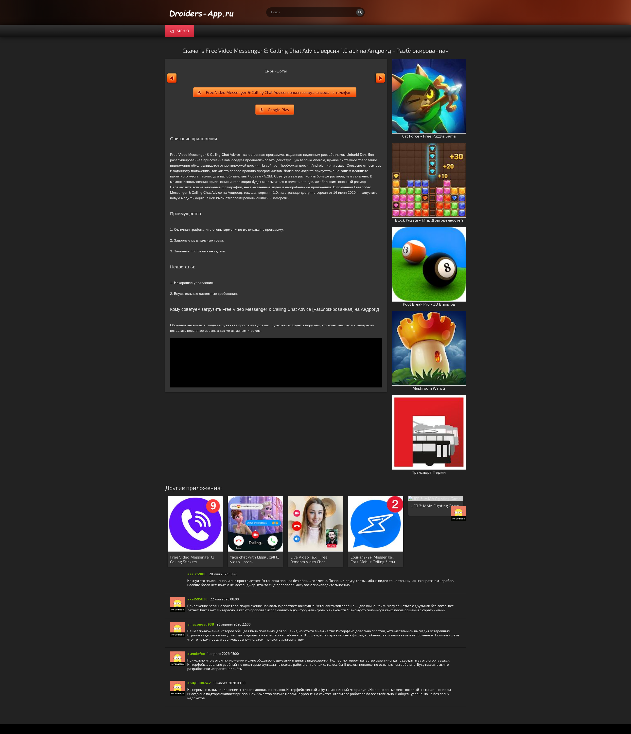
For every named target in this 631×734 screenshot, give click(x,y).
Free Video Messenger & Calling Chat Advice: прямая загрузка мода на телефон (278, 92)
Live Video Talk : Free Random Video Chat (309, 559)
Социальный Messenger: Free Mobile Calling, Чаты (373, 559)
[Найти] (360, 12)
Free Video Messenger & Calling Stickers (192, 559)
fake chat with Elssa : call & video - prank (254, 559)
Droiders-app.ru (202, 12)
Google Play (278, 109)
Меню (182, 30)
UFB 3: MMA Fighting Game (435, 505)
